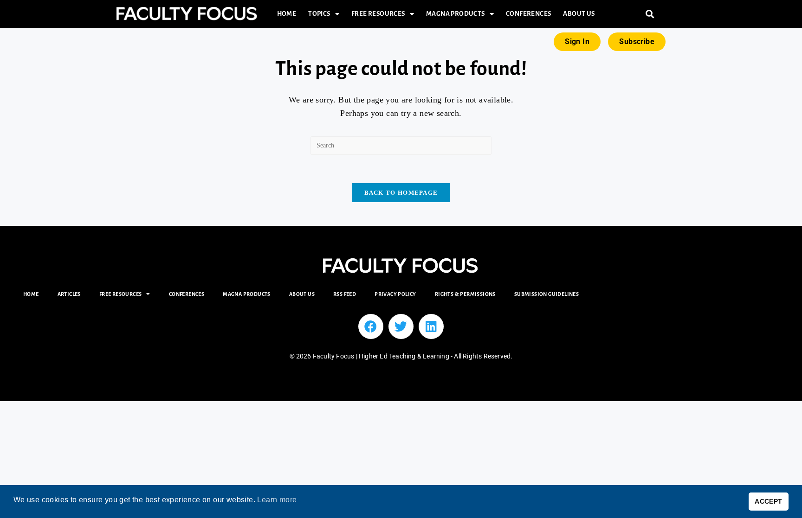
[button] (650, 14)
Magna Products (455, 13)
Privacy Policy (395, 294)
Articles (69, 294)
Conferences (528, 13)
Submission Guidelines (546, 294)
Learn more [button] (277, 500)
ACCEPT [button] (768, 501)
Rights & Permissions (465, 294)
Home (287, 13)
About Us (579, 13)
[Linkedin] (431, 326)
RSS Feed (344, 294)
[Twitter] (401, 326)
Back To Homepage (401, 192)
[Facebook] (370, 326)
